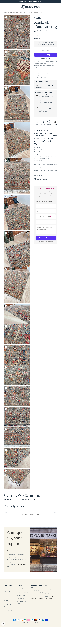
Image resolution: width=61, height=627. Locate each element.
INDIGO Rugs (28, 622)
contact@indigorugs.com (38, 598)
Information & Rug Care (22, 602)
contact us (47, 168)
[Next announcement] (58, 1)
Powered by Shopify (34, 622)
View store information (41, 77)
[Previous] (6, 510)
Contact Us (20, 589)
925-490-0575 (34, 596)
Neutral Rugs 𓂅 (26, 12)
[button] (3, 6)
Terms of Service (21, 598)
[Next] (55, 510)
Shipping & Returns (39, 114)
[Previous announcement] (3, 1)
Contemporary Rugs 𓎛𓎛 (17, 12)
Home (5, 12)
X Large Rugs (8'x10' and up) (36, 12)
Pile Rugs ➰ (9, 12)
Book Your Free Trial (45, 238)
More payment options (45, 58)
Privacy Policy (21, 595)
